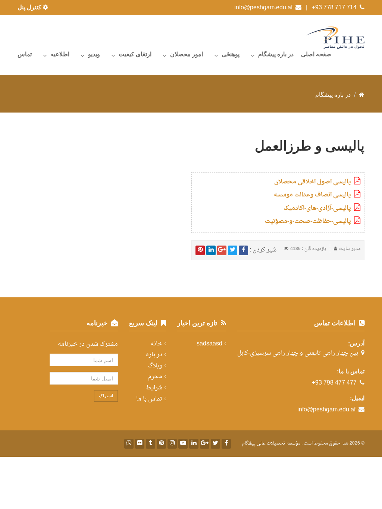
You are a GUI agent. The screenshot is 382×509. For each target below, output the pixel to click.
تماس (25, 54)
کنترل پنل (30, 7)
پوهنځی (230, 54)
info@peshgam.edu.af (263, 7)
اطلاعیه (59, 54)
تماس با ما (149, 399)
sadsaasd (209, 344)
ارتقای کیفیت (135, 54)
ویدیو (94, 54)
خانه (156, 344)
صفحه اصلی (316, 54)
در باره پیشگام (276, 54)
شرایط (154, 387)
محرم (155, 376)
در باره (154, 354)
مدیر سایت (349, 249)
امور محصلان (186, 54)
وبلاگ (155, 366)
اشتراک (106, 395)
